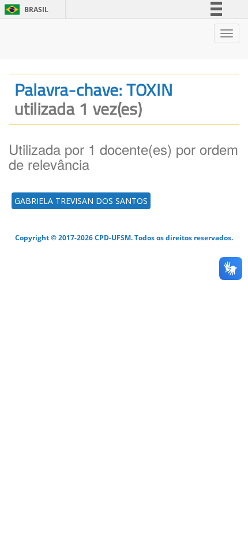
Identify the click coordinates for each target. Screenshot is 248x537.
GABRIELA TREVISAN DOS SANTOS (81, 200)
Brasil (24, 9)
